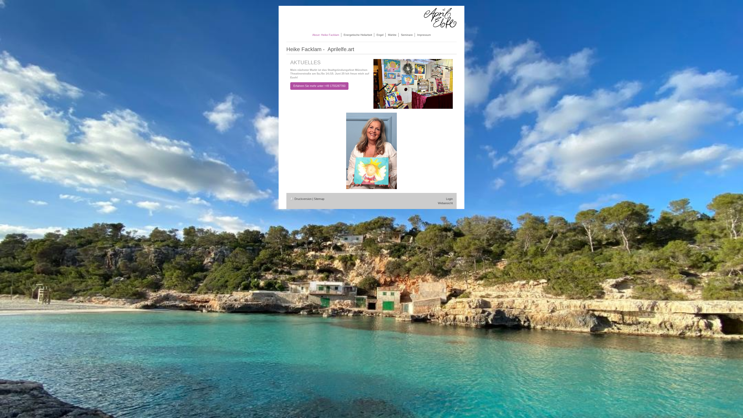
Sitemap (319, 198)
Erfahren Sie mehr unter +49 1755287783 (319, 85)
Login (449, 198)
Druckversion (303, 198)
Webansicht (445, 203)
